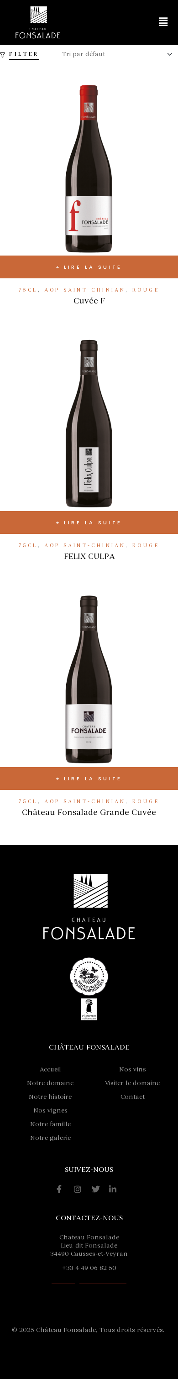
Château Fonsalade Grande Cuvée (89, 812)
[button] (163, 22)
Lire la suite (93, 267)
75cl (28, 290)
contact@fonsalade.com (89, 1281)
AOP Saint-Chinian (85, 290)
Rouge (145, 290)
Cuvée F (89, 301)
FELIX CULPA (89, 556)
